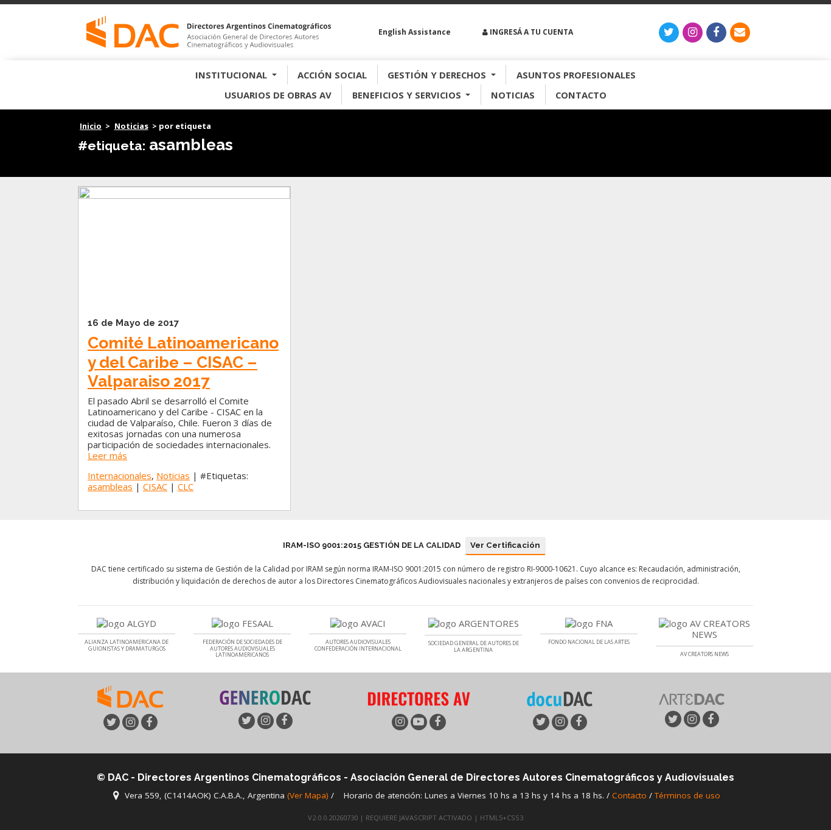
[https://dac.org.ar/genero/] (265, 698)
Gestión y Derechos (438, 75)
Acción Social (332, 75)
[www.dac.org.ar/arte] (691, 697)
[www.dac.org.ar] (130, 696)
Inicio (91, 125)
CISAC (155, 486)
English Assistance (414, 32)
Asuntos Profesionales (576, 75)
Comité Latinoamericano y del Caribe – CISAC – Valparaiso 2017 (183, 361)
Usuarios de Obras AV (278, 95)
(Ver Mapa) (309, 795)
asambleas (110, 486)
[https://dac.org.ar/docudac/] (559, 698)
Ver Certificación (505, 545)
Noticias (513, 95)
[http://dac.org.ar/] (208, 32)
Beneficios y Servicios (408, 95)
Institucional (232, 75)
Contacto (581, 95)
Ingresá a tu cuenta (530, 32)
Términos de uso (687, 795)
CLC (185, 486)
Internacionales (119, 475)
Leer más (107, 455)
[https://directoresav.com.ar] (418, 697)
